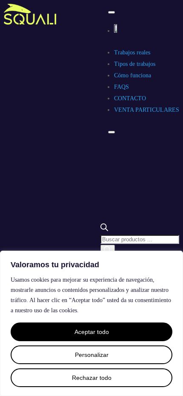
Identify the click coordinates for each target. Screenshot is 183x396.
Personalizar (92, 354)
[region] (91, 323)
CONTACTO (130, 98)
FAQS (121, 87)
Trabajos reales (132, 52)
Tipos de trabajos (134, 64)
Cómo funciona (132, 75)
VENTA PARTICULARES (146, 110)
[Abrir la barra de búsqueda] (104, 229)
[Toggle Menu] (111, 12)
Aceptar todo (91, 331)
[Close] (111, 132)
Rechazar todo (92, 377)
